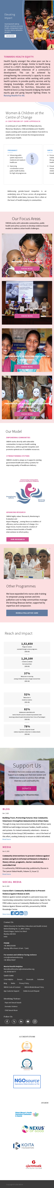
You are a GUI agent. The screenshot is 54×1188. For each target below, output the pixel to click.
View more (6, 914)
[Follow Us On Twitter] (14, 1021)
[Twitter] (17, 914)
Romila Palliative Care (27, 613)
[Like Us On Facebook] (7, 1021)
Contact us (19, 795)
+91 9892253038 (10, 945)
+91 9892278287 (10, 960)
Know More (27, 268)
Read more (7, 839)
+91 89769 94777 (10, 972)
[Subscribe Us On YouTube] (28, 1021)
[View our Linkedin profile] (21, 1021)
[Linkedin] (21, 914)
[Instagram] (26, 914)
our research (18, 539)
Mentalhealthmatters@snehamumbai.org (19, 969)
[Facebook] (13, 914)
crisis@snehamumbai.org (13, 957)
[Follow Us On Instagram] (34, 1021)
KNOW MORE (10, 36)
